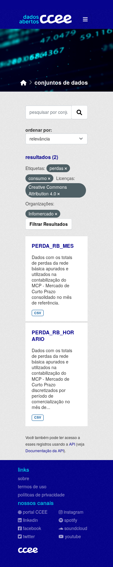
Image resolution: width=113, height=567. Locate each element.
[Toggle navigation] (85, 19)
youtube (73, 536)
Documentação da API (44, 450)
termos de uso (32, 486)
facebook (32, 528)
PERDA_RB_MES (53, 245)
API (72, 444)
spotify (70, 520)
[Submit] (79, 112)
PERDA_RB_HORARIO (53, 335)
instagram (73, 512)
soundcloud (75, 528)
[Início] (23, 82)
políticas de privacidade (41, 494)
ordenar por (38, 130)
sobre (23, 478)
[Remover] (66, 168)
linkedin (30, 520)
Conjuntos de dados (61, 82)
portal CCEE (35, 512)
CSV (37, 312)
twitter (29, 536)
